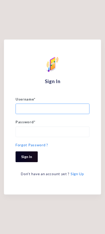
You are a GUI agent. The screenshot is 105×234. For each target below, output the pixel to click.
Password (25, 122)
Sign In (26, 156)
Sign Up (77, 174)
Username (25, 99)
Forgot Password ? (32, 145)
